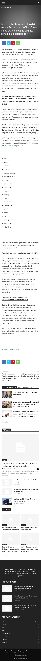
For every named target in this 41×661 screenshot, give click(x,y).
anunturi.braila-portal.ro (12, 349)
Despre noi (21, 651)
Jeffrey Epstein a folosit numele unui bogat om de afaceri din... (29, 549)
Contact (7, 651)
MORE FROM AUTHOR (25, 387)
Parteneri (13, 651)
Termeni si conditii (28, 653)
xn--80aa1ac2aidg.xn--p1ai (13, 146)
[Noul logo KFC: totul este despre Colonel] (30, 520)
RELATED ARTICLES (9, 387)
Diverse (8, 7)
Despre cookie (30, 651)
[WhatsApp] (18, 43)
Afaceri (4, 460)
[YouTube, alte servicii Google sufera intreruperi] (11, 520)
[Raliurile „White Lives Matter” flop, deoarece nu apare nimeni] (7, 588)
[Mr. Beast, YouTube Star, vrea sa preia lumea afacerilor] (7, 491)
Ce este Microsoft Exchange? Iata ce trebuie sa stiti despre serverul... (10, 549)
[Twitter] (9, 43)
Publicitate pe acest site (20, 655)
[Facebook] (4, 43)
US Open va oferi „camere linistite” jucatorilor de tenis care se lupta (30, 376)
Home (3, 7)
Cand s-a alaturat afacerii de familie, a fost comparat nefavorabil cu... (19, 464)
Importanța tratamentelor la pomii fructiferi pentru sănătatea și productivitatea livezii (26, 404)
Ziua (3, 468)
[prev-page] (3, 421)
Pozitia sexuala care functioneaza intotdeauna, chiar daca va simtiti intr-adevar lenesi (10, 377)
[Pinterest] (13, 43)
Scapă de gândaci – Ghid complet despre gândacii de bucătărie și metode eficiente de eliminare (26, 414)
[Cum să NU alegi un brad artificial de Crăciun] (7, 394)
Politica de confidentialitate (13, 653)
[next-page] (6, 421)
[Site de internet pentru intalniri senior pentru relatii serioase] (7, 598)
